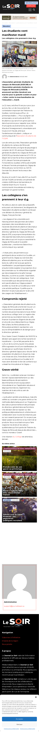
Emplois (31, 6)
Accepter (19, 719)
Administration (14, 76)
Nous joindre (7, 644)
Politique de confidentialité (11, 728)
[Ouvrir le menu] (30, 10)
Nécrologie (31, 3)
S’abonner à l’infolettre (11, 637)
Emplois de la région (10, 641)
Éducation (12, 23)
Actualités (5, 23)
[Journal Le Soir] (11, 6)
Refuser (19, 724)
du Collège (17, 437)
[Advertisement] (19, 542)
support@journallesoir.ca (14, 606)
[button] (36, 697)
